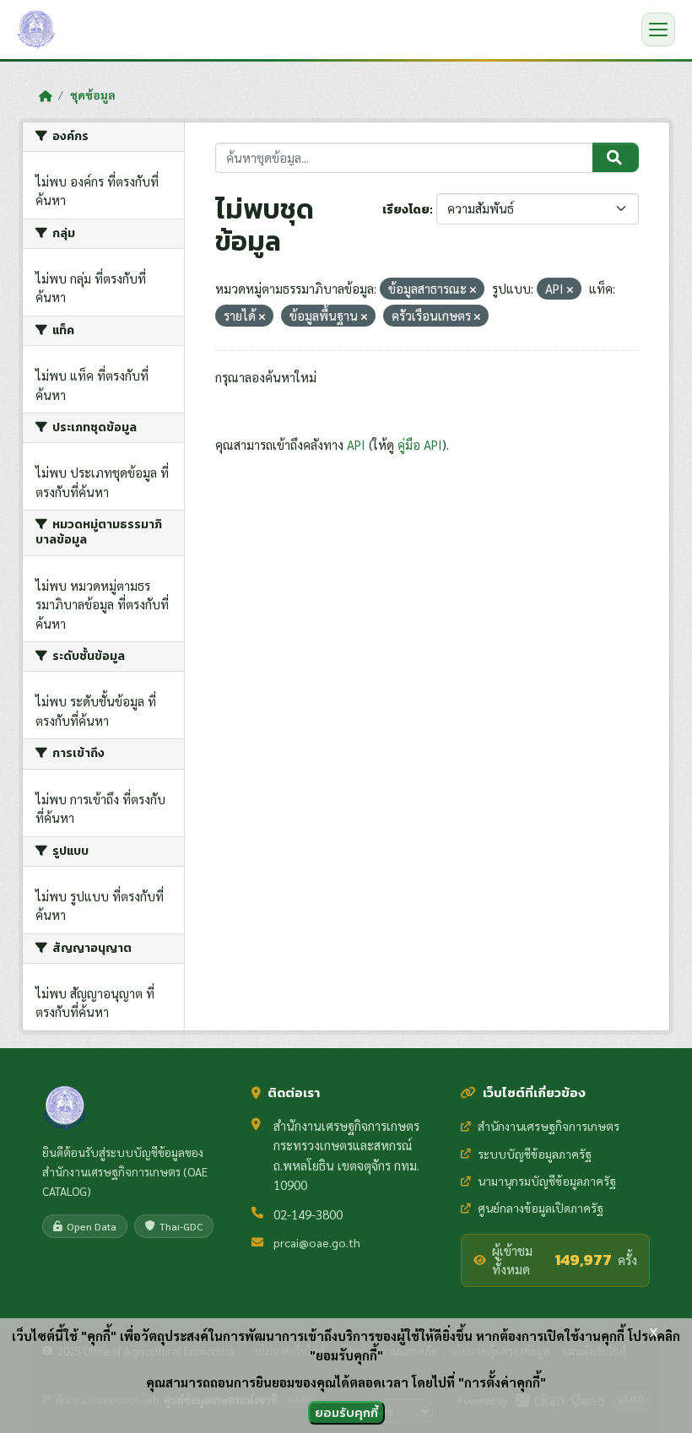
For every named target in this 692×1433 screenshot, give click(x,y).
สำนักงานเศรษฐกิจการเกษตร (548, 1125)
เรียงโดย (406, 210)
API (356, 444)
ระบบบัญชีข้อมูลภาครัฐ (535, 1153)
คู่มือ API (419, 444)
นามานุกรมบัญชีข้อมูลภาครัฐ (547, 1180)
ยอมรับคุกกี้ (346, 1412)
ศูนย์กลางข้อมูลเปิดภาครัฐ (540, 1207)
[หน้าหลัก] (45, 95)
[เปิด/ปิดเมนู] (658, 29)
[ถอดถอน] (473, 290)
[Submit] (615, 158)
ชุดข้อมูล (93, 94)
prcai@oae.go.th (316, 1242)
